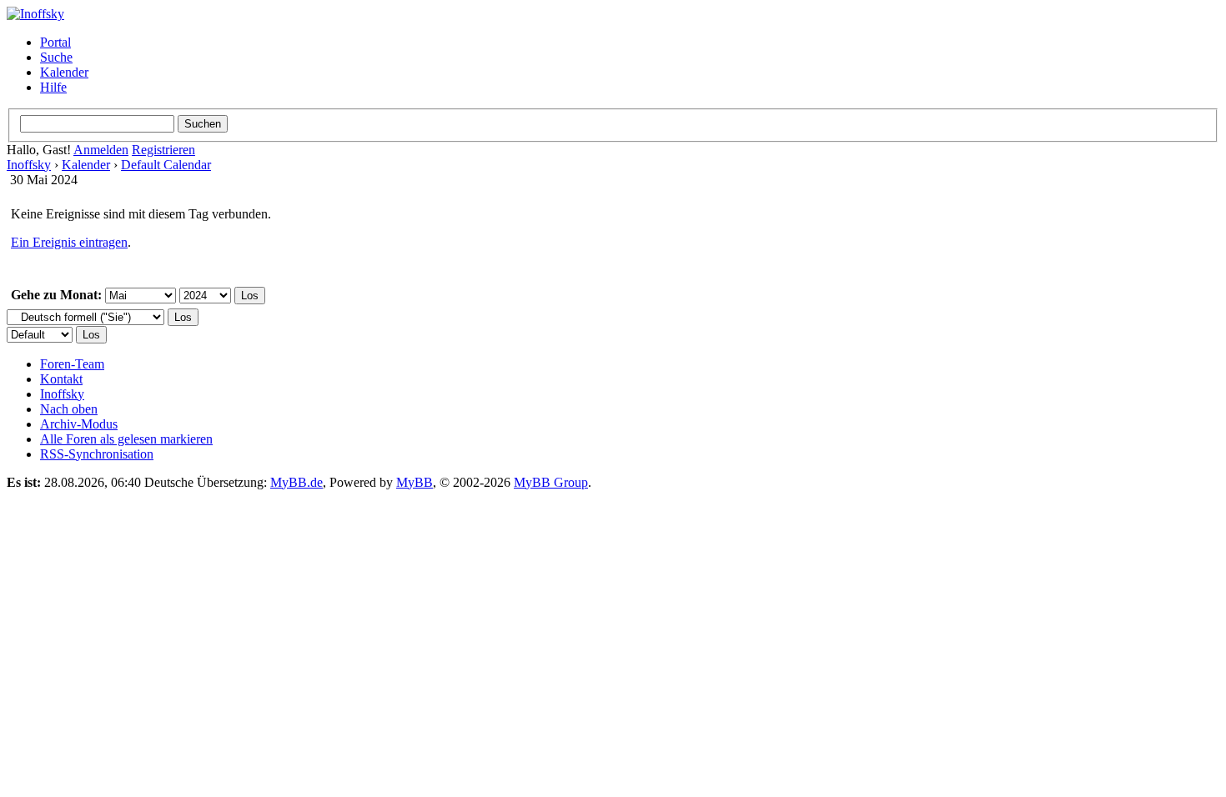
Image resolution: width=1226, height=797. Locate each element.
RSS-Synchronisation (96, 454)
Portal (55, 42)
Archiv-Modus (79, 424)
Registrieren (163, 150)
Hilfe (53, 87)
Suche (56, 57)
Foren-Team (72, 364)
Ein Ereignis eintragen (69, 242)
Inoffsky (29, 165)
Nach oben (69, 409)
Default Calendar (166, 165)
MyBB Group (551, 482)
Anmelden (100, 150)
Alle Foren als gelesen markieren (126, 439)
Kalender (64, 72)
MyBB (414, 482)
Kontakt (61, 379)
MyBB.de (296, 482)
